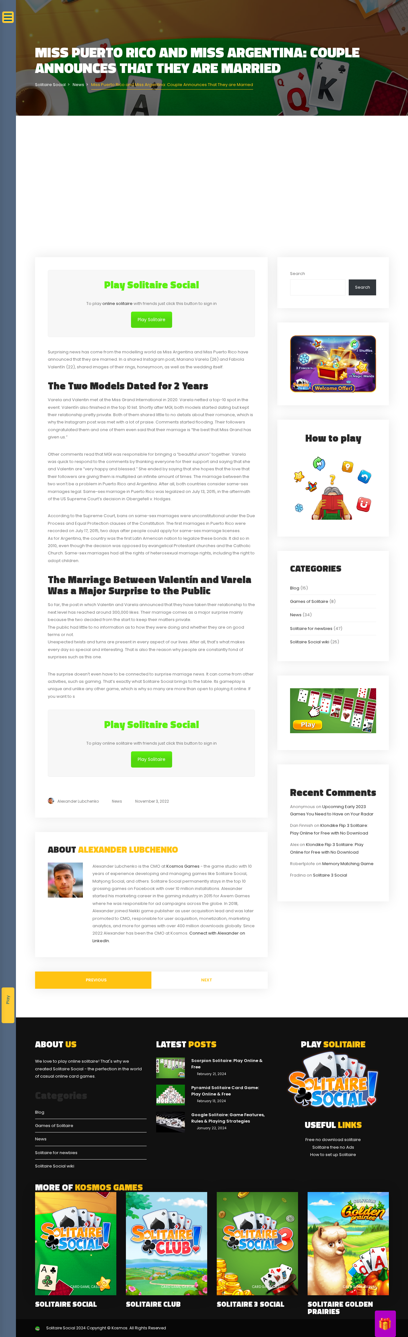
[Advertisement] (212, 186)
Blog (294, 588)
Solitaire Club (153, 1304)
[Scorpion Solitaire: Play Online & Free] (170, 1068)
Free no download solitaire (333, 1140)
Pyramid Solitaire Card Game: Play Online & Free (225, 1091)
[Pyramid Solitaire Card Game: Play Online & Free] (170, 1095)
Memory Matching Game (348, 864)
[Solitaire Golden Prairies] (348, 1243)
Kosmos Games (183, 866)
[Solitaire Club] (166, 1243)
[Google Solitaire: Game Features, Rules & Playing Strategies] (170, 1122)
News (117, 801)
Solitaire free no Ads (333, 1147)
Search (297, 274)
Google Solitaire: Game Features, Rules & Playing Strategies (228, 1118)
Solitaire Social (66, 1304)
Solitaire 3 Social (330, 875)
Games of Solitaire (309, 601)
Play (8, 999)
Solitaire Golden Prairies (340, 1307)
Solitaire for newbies (311, 628)
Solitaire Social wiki (309, 642)
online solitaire (117, 304)
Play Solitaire (151, 319)
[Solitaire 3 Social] (257, 1243)
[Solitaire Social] (75, 1243)
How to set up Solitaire (333, 1155)
